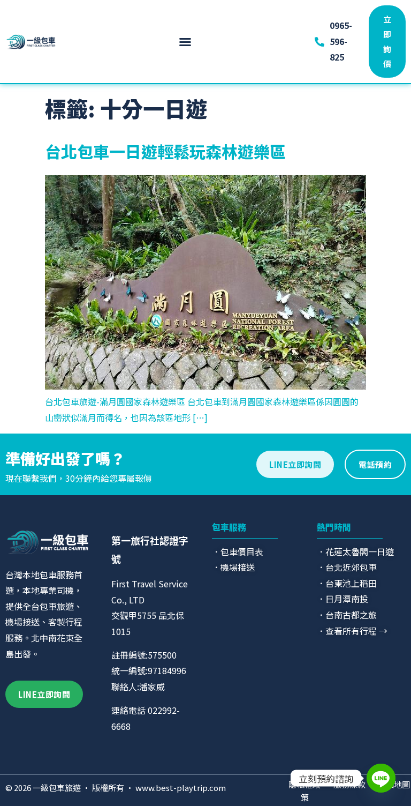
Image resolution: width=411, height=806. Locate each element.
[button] (185, 42)
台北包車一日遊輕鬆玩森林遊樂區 (165, 151)
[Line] (381, 778)
